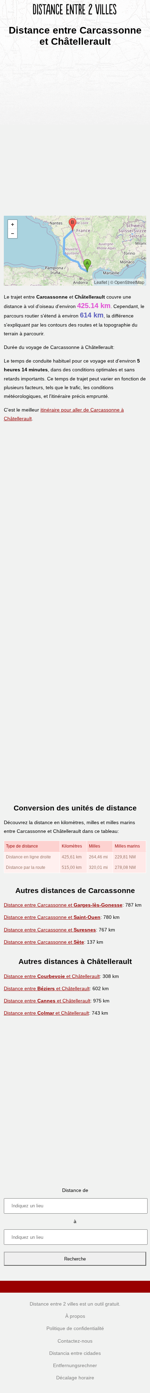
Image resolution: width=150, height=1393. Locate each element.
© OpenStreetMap (127, 282)
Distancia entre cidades (75, 1353)
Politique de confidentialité (75, 1328)
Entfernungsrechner (75, 1365)
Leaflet (100, 282)
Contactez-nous (75, 1341)
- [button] (12, 233)
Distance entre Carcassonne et (63, 905)
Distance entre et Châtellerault (52, 976)
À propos (75, 1316)
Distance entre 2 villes (54, 1304)
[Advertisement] (75, 129)
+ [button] (12, 224)
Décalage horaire (75, 1377)
